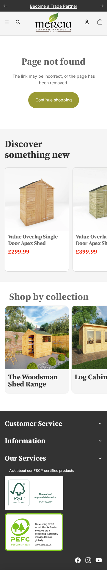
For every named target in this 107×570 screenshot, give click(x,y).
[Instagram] (88, 560)
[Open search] (18, 22)
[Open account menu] (86, 21)
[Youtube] (98, 560)
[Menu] (7, 22)
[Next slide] (97, 219)
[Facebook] (77, 560)
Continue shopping (53, 99)
